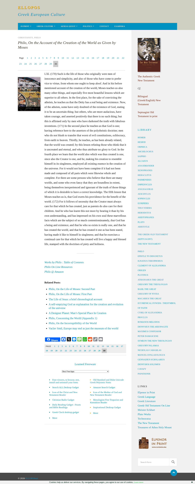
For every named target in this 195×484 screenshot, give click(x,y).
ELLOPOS (29, 7)
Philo (37, 38)
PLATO (141, 222)
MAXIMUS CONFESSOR (149, 331)
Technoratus (144, 418)
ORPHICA (142, 147)
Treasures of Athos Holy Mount (155, 427)
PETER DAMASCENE (148, 336)
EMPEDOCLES (145, 184)
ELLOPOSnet (31, 478)
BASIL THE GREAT (147, 289)
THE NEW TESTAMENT (149, 244)
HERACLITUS (144, 175)
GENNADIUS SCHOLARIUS (151, 359)
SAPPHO (142, 156)
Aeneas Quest (68, 26)
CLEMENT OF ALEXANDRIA (152, 265)
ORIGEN (142, 270)
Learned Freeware (85, 364)
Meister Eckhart (146, 409)
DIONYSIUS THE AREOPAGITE (153, 327)
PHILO (141, 251)
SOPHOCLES (144, 198)
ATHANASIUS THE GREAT (151, 280)
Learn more (138, 482)
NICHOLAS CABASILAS (149, 350)
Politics (87, 26)
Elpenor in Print (146, 392)
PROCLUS (143, 317)
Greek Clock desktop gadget (65, 412)
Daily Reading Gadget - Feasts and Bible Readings (65, 406)
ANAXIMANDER (146, 166)
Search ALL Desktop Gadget (65, 387)
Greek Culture (45, 26)
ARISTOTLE (144, 227)
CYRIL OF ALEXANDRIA (150, 312)
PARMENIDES (144, 180)
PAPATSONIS (144, 374)
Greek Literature (147, 401)
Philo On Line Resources (58, 267)
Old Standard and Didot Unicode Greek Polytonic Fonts (107, 381)
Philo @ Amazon (54, 271)
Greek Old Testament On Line (154, 405)
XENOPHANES (145, 170)
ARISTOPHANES (146, 217)
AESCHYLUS (144, 194)
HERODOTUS (144, 213)
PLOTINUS (143, 275)
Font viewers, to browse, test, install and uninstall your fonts (64, 381)
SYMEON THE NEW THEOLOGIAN (155, 341)
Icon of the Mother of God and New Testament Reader (106, 393)
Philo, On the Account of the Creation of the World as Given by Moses (67, 45)
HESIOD (142, 142)
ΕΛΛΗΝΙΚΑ (119, 26)
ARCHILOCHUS (145, 151)
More (56, 418)
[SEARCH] (173, 462)
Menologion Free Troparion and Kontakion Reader (106, 401)
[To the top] (173, 472)
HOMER (142, 137)
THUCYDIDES (145, 208)
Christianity (25, 38)
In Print (25, 26)
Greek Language (146, 396)
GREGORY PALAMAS (148, 345)
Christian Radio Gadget (63, 400)
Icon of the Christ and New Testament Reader (63, 393)
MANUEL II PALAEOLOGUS (151, 355)
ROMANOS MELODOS (149, 322)
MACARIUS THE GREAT (149, 298)
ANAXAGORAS (145, 189)
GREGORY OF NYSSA (148, 294)
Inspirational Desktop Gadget (107, 407)
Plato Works (144, 414)
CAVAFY (142, 369)
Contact (104, 26)
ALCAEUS (143, 161)
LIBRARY (145, 129)
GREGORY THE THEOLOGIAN (153, 284)
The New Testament (148, 422)
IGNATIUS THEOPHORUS (150, 261)
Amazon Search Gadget (104, 387)
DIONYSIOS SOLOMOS (149, 364)
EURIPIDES (143, 203)
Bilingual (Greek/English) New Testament (149, 100)
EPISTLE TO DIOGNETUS (150, 256)
